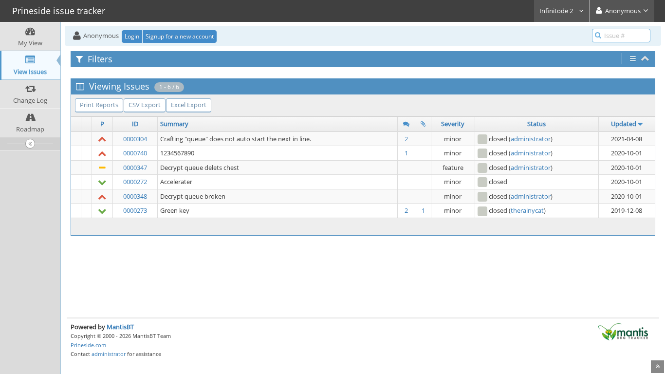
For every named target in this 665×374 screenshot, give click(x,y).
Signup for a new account (180, 36)
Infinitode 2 (557, 10)
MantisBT (120, 326)
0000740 (135, 153)
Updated (623, 123)
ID (135, 123)
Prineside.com (88, 345)
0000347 (135, 167)
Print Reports (99, 104)
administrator (531, 138)
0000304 (135, 138)
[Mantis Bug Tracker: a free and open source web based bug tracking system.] (623, 331)
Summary (174, 123)
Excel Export (188, 104)
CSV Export (145, 104)
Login (132, 36)
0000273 (135, 210)
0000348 (135, 196)
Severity (452, 123)
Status (536, 123)
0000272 (135, 181)
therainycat (527, 210)
